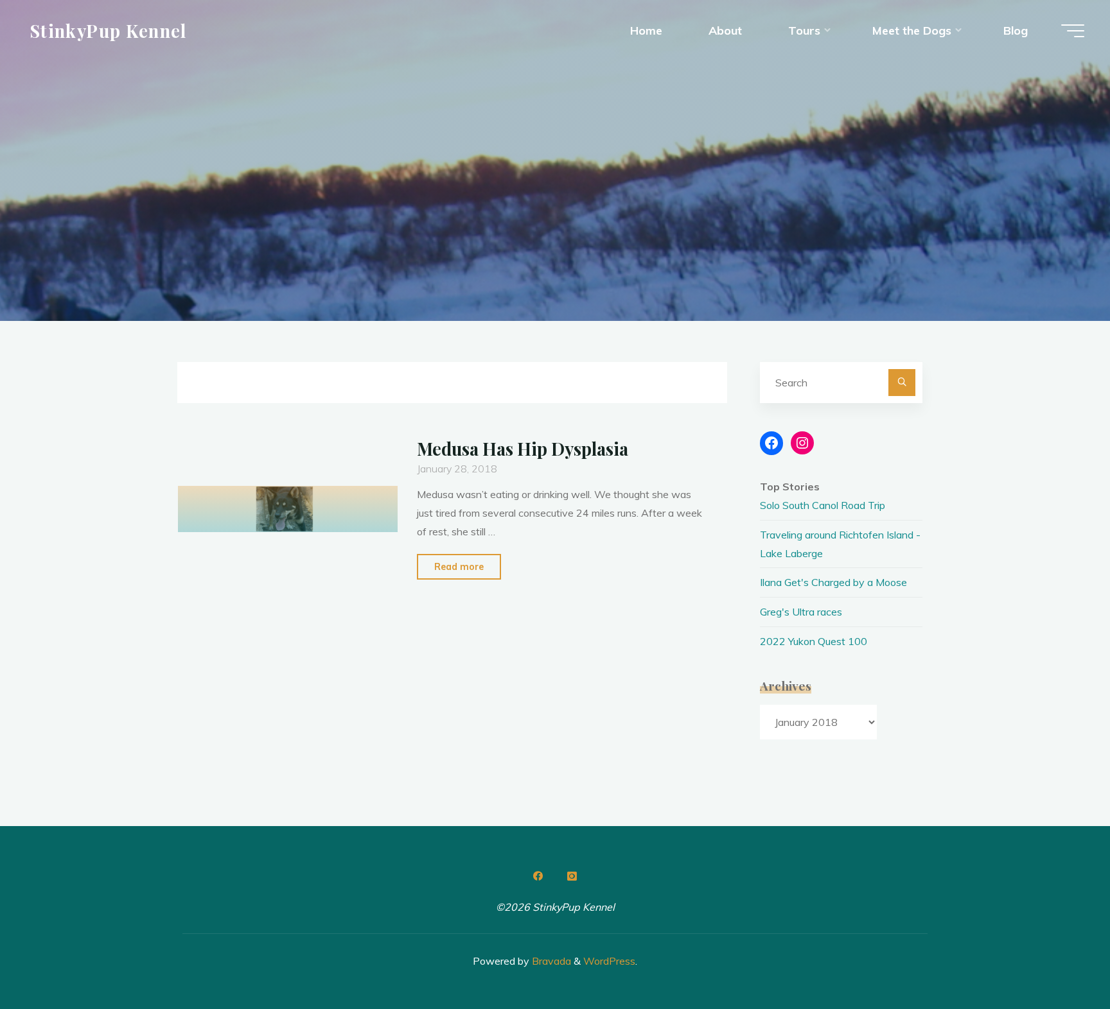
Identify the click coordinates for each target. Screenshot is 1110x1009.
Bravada (550, 960)
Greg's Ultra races (801, 611)
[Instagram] (571, 876)
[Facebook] (538, 876)
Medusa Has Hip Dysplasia (522, 448)
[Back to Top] (1060, 959)
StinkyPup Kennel (108, 30)
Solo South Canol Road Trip (822, 505)
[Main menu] (1072, 30)
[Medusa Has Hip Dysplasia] (288, 509)
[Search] (901, 382)
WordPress (609, 960)
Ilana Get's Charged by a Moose (833, 582)
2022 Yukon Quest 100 (813, 641)
